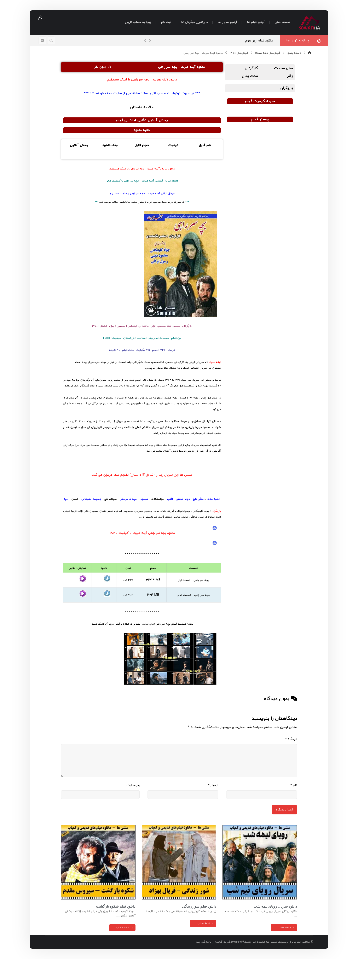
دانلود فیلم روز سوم (259, 40)
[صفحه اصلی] (309, 53)
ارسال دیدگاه (284, 810)
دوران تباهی (183, 499)
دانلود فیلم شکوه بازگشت (115, 906)
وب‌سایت (133, 785)
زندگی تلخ (198, 499)
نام (293, 785)
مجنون (143, 499)
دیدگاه (291, 739)
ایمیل (213, 785)
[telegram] (42, 40)
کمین (74, 499)
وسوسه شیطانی (91, 499)
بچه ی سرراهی (128, 499)
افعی (169, 499)
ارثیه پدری (213, 499)
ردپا (66, 499)
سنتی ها (114, 194)
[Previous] (145, 41)
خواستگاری (157, 499)
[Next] (150, 41)
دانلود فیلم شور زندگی (199, 906)
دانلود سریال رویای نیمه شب (275, 906)
